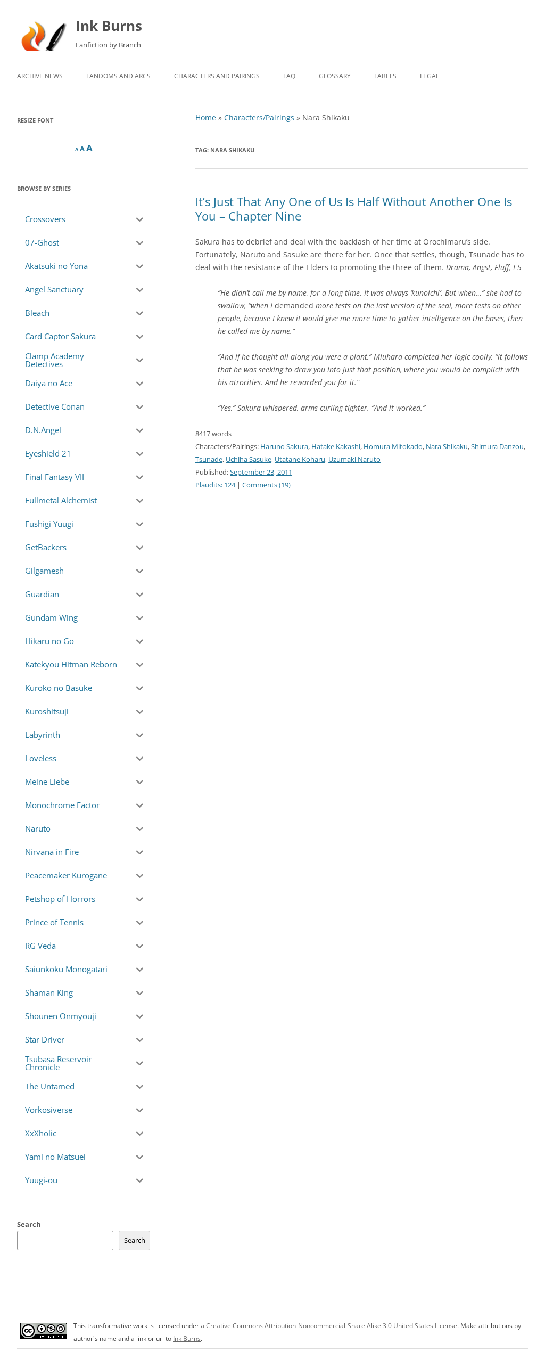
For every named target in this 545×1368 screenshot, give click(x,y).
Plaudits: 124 (215, 485)
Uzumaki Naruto (354, 459)
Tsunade (208, 459)
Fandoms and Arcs (118, 75)
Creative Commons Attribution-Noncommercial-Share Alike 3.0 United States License (331, 1325)
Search (29, 1224)
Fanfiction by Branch (108, 45)
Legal (429, 75)
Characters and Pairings (217, 75)
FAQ (289, 75)
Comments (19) (266, 485)
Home (205, 117)
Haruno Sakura (284, 446)
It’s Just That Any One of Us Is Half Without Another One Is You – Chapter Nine (353, 208)
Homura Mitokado (393, 446)
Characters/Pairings (259, 117)
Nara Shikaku (447, 446)
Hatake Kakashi (335, 446)
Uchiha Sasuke (248, 459)
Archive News (40, 75)
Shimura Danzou (497, 446)
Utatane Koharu (300, 459)
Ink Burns (109, 25)
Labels (385, 75)
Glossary (335, 75)
